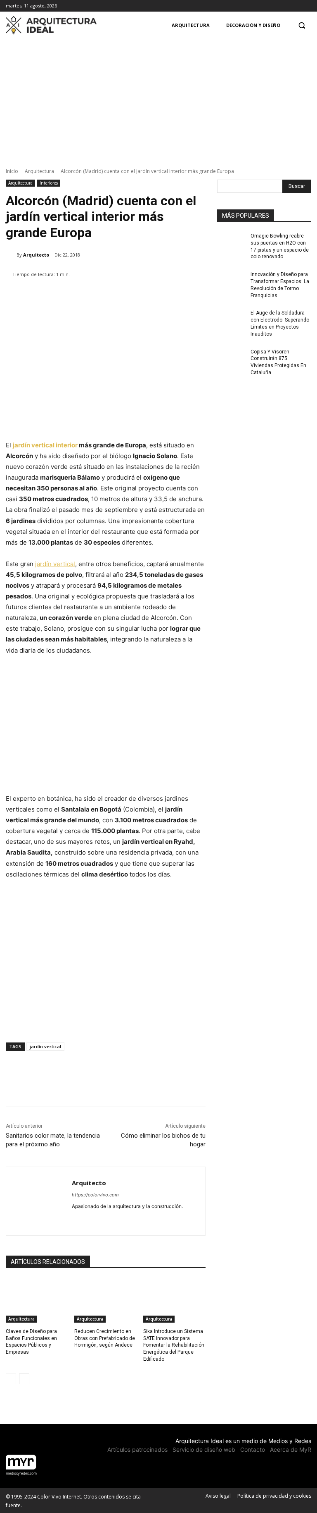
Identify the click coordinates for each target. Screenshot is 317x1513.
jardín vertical (55, 564)
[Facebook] (284, 6)
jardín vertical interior (45, 445)
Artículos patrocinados (137, 1449)
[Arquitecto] (11, 255)
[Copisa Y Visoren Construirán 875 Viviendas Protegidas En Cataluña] (231, 358)
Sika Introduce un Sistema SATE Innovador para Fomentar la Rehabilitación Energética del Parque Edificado (173, 1345)
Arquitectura (39, 171)
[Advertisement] (158, 96)
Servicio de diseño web (204, 1449)
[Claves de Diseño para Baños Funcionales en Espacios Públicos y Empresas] (37, 1301)
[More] (253, 1086)
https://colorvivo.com (95, 1195)
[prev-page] (11, 1379)
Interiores (49, 183)
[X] (306, 6)
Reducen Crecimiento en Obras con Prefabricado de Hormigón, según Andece (104, 1338)
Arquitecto (36, 255)
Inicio (12, 171)
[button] (301, 25)
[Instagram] (295, 6)
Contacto (252, 1449)
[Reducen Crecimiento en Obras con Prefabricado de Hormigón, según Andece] (105, 1301)
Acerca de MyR (290, 1449)
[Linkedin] (75, 1219)
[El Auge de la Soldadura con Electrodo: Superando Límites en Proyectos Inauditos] (231, 319)
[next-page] (24, 1379)
